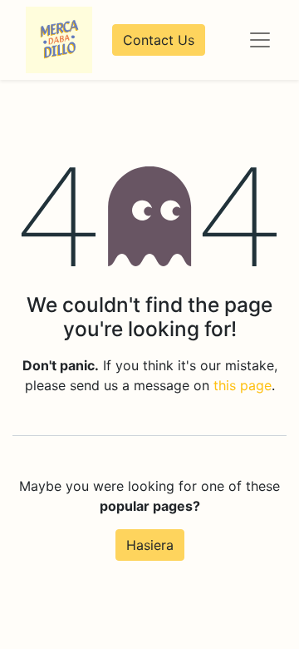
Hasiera (150, 545)
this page (242, 385)
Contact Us (158, 40)
